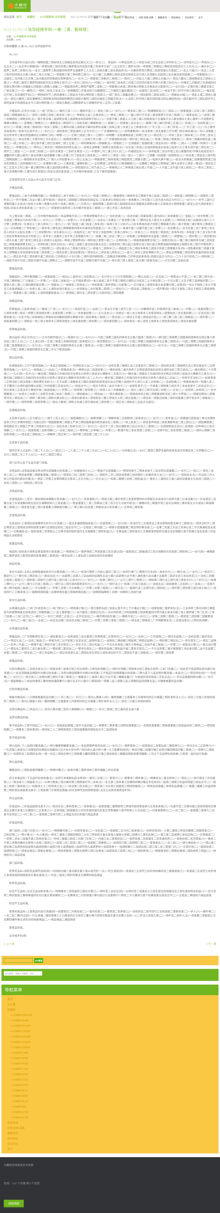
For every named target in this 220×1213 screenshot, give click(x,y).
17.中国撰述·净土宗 (19, 1101)
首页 (96, 17)
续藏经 (117, 17)
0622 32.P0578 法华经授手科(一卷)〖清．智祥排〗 (47, 29)
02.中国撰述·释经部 (19, 1020)
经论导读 (129, 17)
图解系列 (162, 17)
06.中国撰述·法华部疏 (24, 36)
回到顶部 (13, 1203)
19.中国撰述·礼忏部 (19, 1112)
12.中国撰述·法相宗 (19, 1074)
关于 (200, 17)
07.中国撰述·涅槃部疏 (20, 1047)
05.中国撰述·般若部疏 (20, 1036)
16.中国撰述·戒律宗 (19, 1096)
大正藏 (106, 17)
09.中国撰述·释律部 (19, 1058)
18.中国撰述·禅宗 (18, 1106)
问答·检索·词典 (146, 17)
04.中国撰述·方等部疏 (20, 1031)
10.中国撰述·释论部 (19, 1063)
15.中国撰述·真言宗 (19, 1090)
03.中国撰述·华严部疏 (20, 1026)
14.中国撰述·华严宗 (19, 1085)
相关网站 (175, 17)
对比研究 (189, 17)
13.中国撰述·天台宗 (19, 1080)
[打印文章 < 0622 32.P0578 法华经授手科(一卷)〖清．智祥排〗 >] (215, 36)
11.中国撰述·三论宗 (19, 1069)
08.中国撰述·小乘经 (19, 1053)
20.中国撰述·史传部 (19, 1117)
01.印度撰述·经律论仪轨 (21, 1015)
